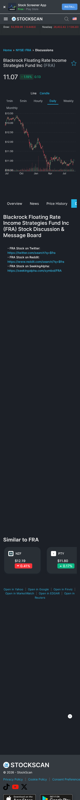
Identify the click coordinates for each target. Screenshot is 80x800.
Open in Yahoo (13, 589)
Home (7, 50)
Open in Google (38, 589)
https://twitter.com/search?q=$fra (31, 252)
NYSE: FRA (24, 50)
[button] (5, 18)
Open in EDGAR (49, 593)
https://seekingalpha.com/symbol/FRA (34, 270)
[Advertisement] (40, 186)
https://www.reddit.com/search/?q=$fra (35, 261)
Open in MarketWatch (19, 593)
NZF (18, 553)
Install (69, 6)
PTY (61, 553)
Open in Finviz (63, 589)
